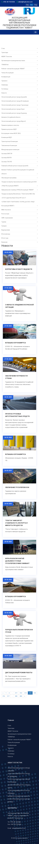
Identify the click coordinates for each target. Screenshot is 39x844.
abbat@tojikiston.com (19, 828)
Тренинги (4, 81)
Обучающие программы (8, 178)
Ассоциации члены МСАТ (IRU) (11, 133)
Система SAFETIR (6, 153)
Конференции (5, 76)
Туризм (3, 222)
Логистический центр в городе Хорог (13, 109)
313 (25, 693)
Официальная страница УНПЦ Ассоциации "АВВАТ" (17, 190)
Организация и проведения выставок (13, 60)
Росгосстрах (5, 214)
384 (21, 696)
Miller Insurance (6, 209)
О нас (3, 48)
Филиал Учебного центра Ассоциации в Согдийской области (17, 171)
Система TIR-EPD (6, 161)
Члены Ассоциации (7, 72)
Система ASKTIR (6, 157)
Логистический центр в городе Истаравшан (15, 101)
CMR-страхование (7, 218)
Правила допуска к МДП (9, 129)
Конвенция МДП (6, 137)
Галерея (4, 226)
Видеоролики (5, 230)
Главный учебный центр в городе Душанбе (14, 165)
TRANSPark (5, 64)
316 (4, 696)
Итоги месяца (5, 234)
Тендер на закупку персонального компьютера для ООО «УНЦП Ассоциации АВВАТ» (19, 184)
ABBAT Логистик (6, 56)
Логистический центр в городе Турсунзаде (14, 105)
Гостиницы (4, 89)
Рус (31, 5)
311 (16, 693)
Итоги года (4, 238)
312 (21, 693)
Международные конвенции (10, 149)
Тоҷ (27, 5)
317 (8, 696)
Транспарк (4, 52)
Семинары (4, 85)
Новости (4, 93)
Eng (36, 5)
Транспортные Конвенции (9, 141)
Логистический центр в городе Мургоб (13, 121)
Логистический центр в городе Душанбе (14, 97)
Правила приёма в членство (10, 125)
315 (35, 693)
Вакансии (4, 242)
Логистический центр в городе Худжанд (14, 113)
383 (16, 696)
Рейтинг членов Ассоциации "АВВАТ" (13, 68)
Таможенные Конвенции (9, 145)
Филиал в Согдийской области (10, 117)
